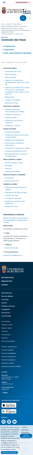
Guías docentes (10, 77)
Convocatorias (5, 321)
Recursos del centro (12, 181)
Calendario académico (13, 114)
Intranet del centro (11, 206)
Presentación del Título (13, 71)
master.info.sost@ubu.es (12, 255)
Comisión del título (11, 195)
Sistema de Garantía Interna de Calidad (16, 188)
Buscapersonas (7, 277)
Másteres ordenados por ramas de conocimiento (13, 26)
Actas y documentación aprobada (17, 53)
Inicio (2, 24)
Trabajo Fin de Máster (12, 100)
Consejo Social (5, 334)
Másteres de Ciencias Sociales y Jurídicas (12, 28)
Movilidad (8, 165)
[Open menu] (30, 18)
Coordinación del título (13, 198)
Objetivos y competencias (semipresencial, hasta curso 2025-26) (17, 82)
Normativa (4, 338)
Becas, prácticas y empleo (12, 159)
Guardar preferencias (26, 436)
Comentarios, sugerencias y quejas (17, 148)
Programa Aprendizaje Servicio (16, 151)
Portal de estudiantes (12, 132)
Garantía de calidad (6, 34)
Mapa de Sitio (6, 281)
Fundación (4, 331)
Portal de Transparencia (8, 356)
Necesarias (25, 432)
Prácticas (8, 168)
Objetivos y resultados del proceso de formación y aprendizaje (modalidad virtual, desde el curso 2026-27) (17, 91)
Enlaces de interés (9, 129)
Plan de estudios (11, 74)
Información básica (10, 68)
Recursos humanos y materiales (14, 175)
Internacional (5, 312)
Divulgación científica (7, 363)
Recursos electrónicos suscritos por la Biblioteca (16, 155)
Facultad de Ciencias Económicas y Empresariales (17, 136)
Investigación (5, 309)
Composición (8, 49)
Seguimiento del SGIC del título (16, 192)
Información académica (11, 106)
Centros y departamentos (9, 346)
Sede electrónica (6, 293)
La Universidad (6, 316)
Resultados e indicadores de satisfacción (15, 202)
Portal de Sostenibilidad (8, 353)
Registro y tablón (6, 328)
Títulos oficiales (17, 24)
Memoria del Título (11, 103)
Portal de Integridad (7, 350)
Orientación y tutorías (12, 125)
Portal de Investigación (8, 360)
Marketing (25, 430)
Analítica (24, 427)
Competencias (9, 46)
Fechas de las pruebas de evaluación (14, 121)
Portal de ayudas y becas (14, 163)
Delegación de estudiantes (14, 140)
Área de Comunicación (8, 341)
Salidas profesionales (12, 171)
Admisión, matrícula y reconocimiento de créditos (14, 110)
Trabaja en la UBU (6, 324)
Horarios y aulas (10, 117)
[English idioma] (4, 2)
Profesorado (9, 178)
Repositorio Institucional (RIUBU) (11, 366)
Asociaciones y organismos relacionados (14, 144)
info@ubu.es (5, 389)
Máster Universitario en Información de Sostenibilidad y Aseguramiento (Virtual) (15, 31)
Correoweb (5, 299)
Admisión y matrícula (8, 306)
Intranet (4, 285)
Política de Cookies (9, 452)
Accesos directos (21, 2)
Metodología (9, 97)
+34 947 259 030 (9, 248)
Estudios (8, 24)
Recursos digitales (7, 296)
